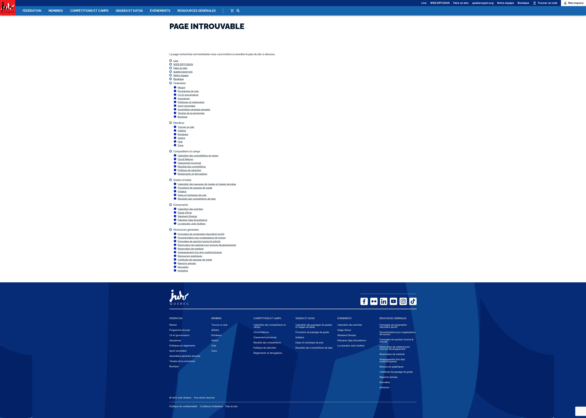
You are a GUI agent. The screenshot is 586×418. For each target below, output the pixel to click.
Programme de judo (188, 91)
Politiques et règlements (191, 102)
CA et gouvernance (188, 95)
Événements (160, 11)
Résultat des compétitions (192, 166)
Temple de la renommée (191, 113)
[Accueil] (7, 7)
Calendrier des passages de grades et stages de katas (207, 184)
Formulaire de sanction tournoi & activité (199, 241)
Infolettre (183, 270)
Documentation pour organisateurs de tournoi (202, 237)
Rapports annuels (187, 263)
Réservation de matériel (191, 248)
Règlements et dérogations (192, 174)
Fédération (32, 11)
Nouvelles (183, 267)
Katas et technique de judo (192, 195)
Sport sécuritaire (186, 106)
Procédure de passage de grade (195, 187)
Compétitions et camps (89, 11)
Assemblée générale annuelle (194, 109)
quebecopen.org (483, 3)
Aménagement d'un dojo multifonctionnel (200, 252)
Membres (56, 11)
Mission (181, 87)
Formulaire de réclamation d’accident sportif (201, 234)
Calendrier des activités (190, 209)
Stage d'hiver (185, 212)
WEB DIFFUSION (440, 3)
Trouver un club (547, 3)
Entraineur (183, 134)
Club (180, 141)
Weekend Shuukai (187, 216)
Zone (180, 145)
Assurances (184, 98)
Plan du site (232, 406)
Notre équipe (505, 3)
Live (424, 3)
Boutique (523, 3)
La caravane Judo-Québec (192, 223)
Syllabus (182, 191)
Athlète (182, 130)
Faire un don (460, 3)
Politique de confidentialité (183, 406)
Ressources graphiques (190, 256)
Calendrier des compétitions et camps (198, 155)
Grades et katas (129, 11)
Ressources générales (196, 11)
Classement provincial (189, 163)
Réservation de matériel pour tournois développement (207, 245)
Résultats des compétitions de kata (196, 198)
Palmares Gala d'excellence (192, 220)
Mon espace (576, 3)
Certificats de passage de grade (195, 259)
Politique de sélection (189, 170)
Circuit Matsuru (185, 159)
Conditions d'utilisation (211, 406)
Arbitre (181, 138)
